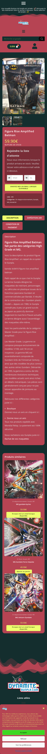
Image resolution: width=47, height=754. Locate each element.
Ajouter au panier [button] (23, 571)
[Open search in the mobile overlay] (23, 38)
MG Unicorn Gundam (23, 617)
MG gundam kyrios (23, 504)
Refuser (23, 739)
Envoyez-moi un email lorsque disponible (23, 188)
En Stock (19, 559)
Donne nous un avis (16, 418)
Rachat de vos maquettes (17, 438)
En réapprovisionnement (24, 199)
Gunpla (35, 199)
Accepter (23, 732)
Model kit (13, 202)
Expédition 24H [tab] (34, 218)
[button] (43, 708)
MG (8, 202)
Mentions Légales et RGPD (23, 751)
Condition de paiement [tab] (12, 226)
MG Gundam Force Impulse (23, 562)
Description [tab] (12, 218)
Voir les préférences (23, 745)
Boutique (11, 408)
